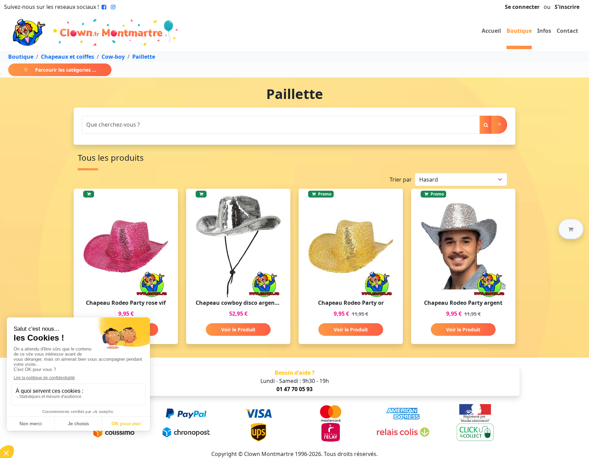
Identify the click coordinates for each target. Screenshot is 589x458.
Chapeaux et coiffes (67, 56)
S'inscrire (567, 7)
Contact (567, 30)
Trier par (401, 179)
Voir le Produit (238, 329)
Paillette (143, 56)
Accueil (491, 30)
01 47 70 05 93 (294, 389)
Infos (544, 30)
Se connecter (522, 7)
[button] (571, 229)
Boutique (519, 30)
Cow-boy (113, 56)
